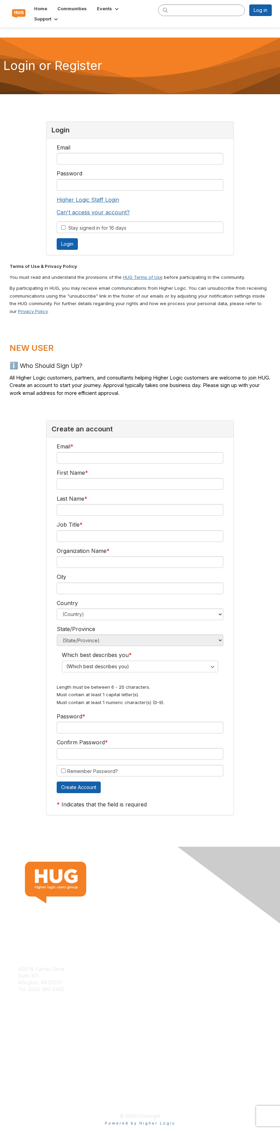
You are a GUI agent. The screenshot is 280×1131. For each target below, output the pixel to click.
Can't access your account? (93, 212)
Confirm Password (81, 742)
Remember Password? (92, 771)
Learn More (31, 1047)
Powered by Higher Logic (140, 1123)
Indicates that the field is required (104, 804)
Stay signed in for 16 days (96, 228)
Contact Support (36, 996)
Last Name (70, 498)
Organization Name (82, 550)
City (61, 576)
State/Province (76, 629)
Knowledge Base (37, 1041)
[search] (165, 9)
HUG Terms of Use (143, 277)
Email (63, 147)
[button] (108, 8)
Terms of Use (33, 1092)
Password (69, 173)
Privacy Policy (32, 311)
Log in (260, 10)
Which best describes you (95, 655)
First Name (71, 472)
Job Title (68, 524)
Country (67, 603)
